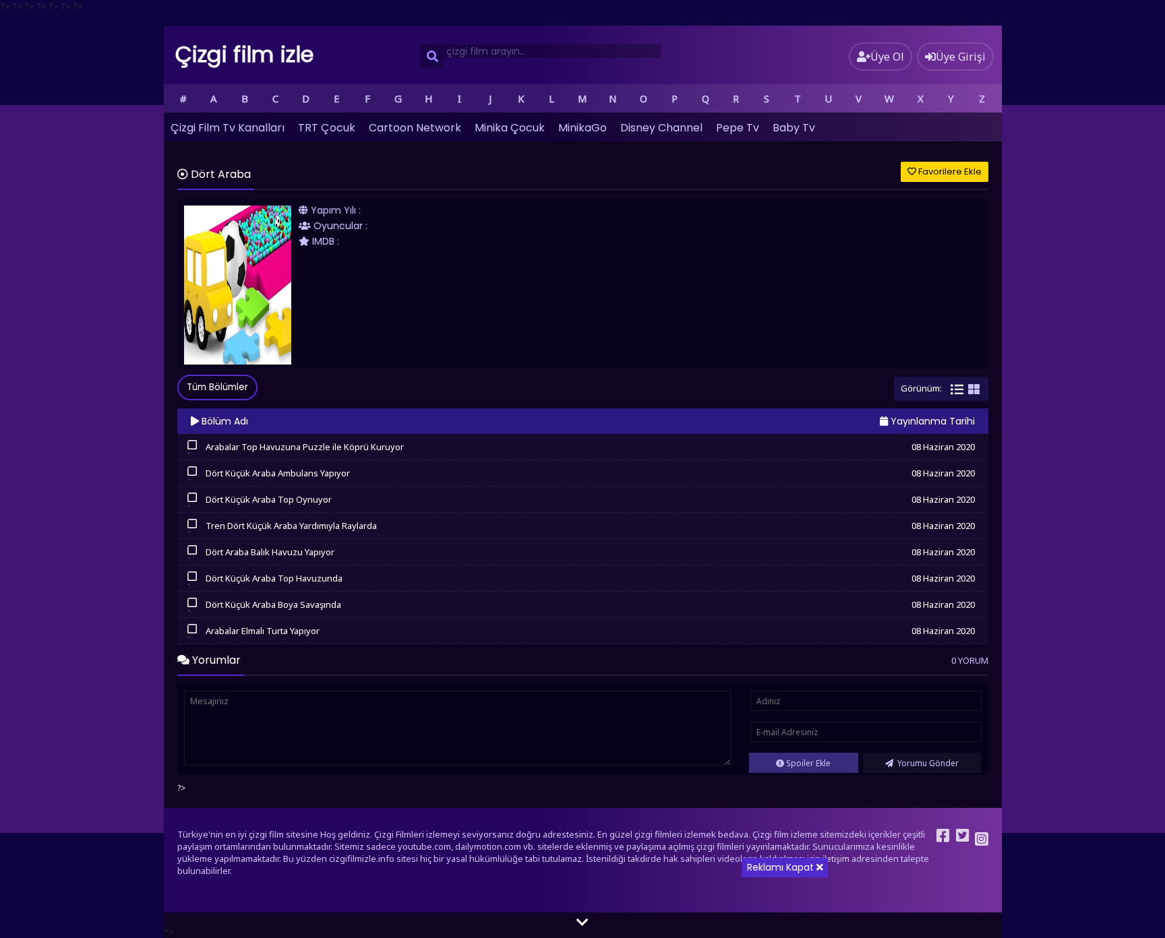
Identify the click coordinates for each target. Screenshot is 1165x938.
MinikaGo (582, 127)
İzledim (192, 452)
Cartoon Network (415, 127)
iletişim (836, 859)
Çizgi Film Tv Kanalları (228, 127)
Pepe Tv (737, 127)
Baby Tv (794, 127)
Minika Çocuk (510, 127)
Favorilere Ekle (949, 171)
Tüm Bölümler (217, 387)
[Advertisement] (582, 843)
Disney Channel (661, 127)
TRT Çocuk (326, 127)
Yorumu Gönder (927, 763)
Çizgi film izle (244, 54)
